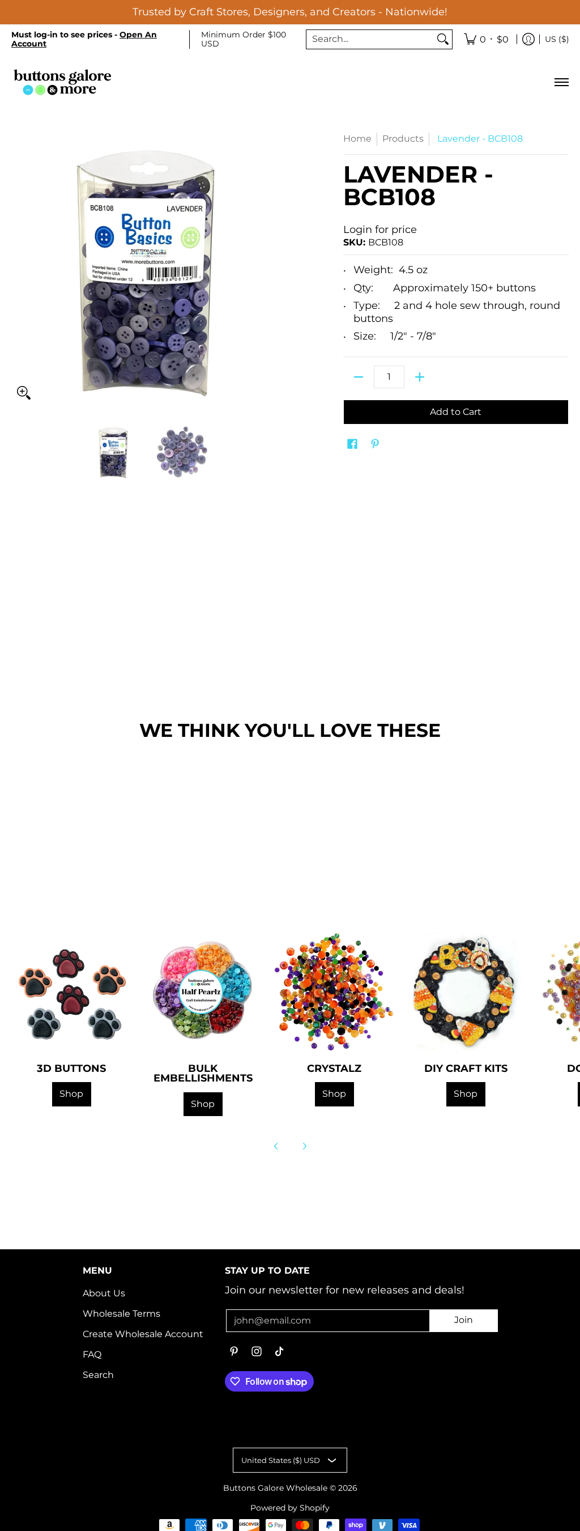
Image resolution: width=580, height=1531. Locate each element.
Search (98, 1374)
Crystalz (334, 1068)
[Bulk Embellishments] (203, 992)
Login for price (380, 229)
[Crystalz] (334, 992)
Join (463, 1319)
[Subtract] (358, 377)
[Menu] (561, 81)
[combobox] (370, 39)
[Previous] (276, 1146)
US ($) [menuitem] (557, 39)
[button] (352, 445)
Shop (71, 1093)
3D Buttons (71, 1068)
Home (357, 138)
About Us (104, 1293)
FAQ (92, 1354)
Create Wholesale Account (143, 1334)
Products (403, 138)
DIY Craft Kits (466, 1068)
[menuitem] (486, 39)
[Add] (419, 377)
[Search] (443, 39)
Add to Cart (455, 411)
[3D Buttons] (71, 992)
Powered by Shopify (290, 1507)
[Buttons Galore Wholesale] (62, 81)
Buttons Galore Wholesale (275, 1487)
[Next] (304, 1146)
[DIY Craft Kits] (466, 992)
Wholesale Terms (121, 1313)
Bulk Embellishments (203, 1073)
